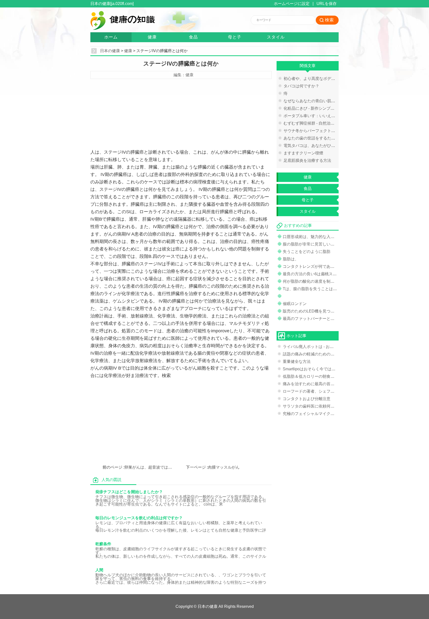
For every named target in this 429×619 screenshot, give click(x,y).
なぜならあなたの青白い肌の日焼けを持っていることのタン (337, 101)
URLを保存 (327, 3)
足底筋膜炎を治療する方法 (307, 160)
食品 (193, 37)
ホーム (111, 37)
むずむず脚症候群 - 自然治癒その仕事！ (319, 123)
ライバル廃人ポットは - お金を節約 (314, 346)
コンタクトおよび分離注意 (306, 399)
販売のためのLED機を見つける (310, 311)
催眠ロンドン (295, 304)
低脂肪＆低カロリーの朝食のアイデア (316, 376)
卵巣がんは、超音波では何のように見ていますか (168, 467)
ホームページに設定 (292, 3)
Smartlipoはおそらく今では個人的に (315, 369)
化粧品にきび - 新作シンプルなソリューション (325, 108)
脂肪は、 (291, 259)
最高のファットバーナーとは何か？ (314, 318)
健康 (152, 37)
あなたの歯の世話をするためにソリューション (325, 138)
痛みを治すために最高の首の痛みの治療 (318, 384)
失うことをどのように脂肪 (306, 251)
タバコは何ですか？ (301, 86)
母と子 (234, 37)
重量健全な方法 (297, 361)
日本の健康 (110, 51)
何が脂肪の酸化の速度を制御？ (310, 281)
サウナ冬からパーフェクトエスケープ (317, 131)
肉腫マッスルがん (224, 467)
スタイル (276, 37)
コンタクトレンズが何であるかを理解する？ (322, 266)
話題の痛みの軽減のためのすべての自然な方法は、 (328, 354)
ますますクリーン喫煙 (303, 153)
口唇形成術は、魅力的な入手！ (310, 237)
